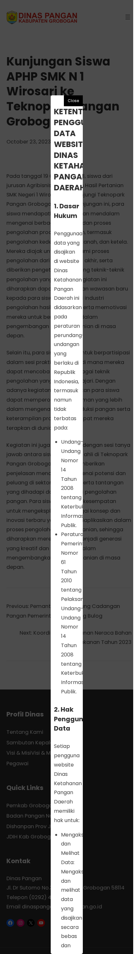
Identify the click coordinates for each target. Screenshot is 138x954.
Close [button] (73, 100)
